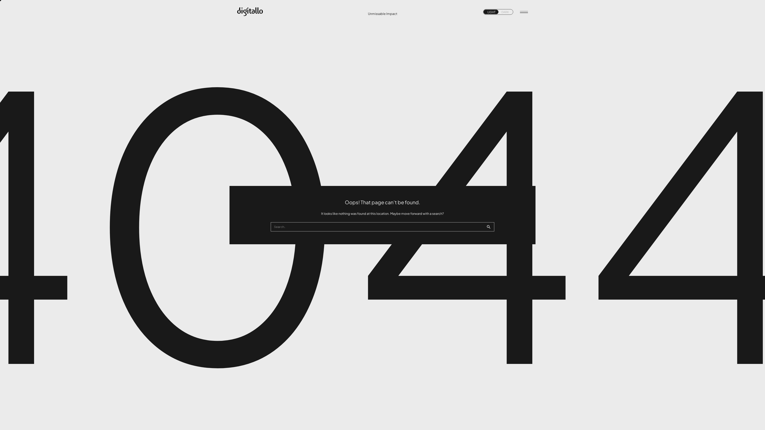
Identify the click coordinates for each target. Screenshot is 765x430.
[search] (490, 227)
